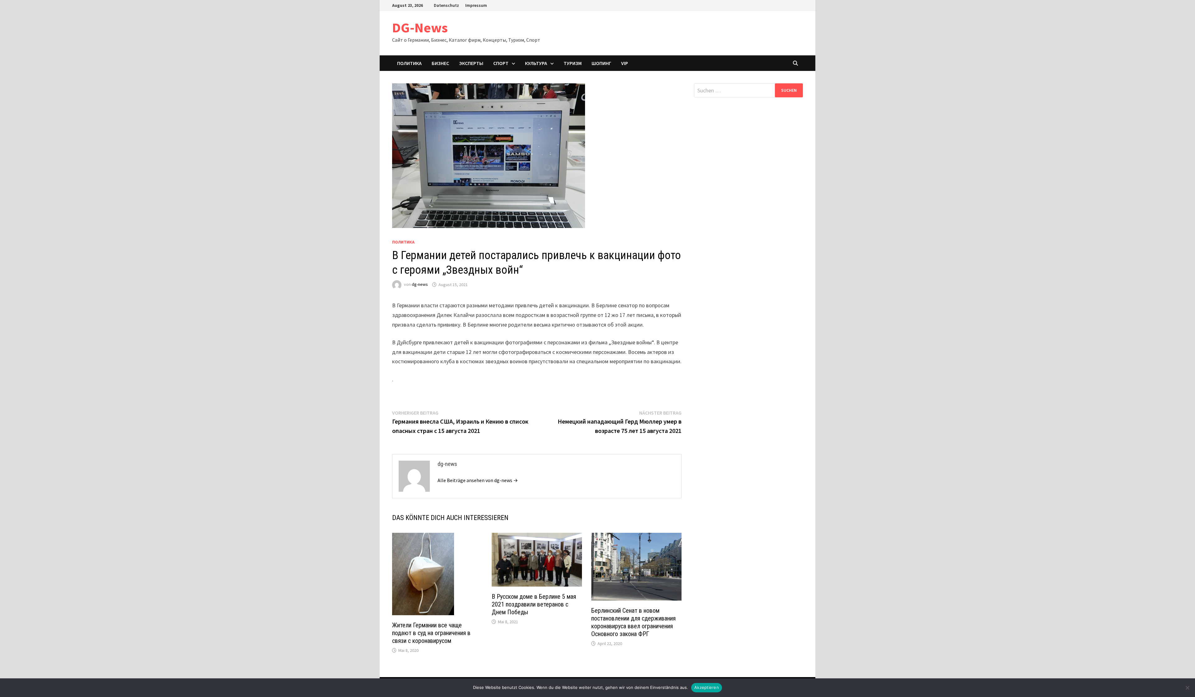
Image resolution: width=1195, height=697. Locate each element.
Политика (409, 63)
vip (624, 63)
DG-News (420, 27)
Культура (536, 63)
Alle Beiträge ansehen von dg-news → (478, 480)
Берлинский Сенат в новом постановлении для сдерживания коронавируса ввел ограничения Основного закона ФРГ (633, 622)
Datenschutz (446, 5)
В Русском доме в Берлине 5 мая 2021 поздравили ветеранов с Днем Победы (534, 604)
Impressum (476, 5)
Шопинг (601, 63)
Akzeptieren (706, 687)
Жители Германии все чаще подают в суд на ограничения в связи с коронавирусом (431, 632)
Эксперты (471, 63)
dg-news (420, 284)
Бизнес (440, 63)
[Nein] (1187, 688)
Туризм (573, 63)
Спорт (500, 63)
